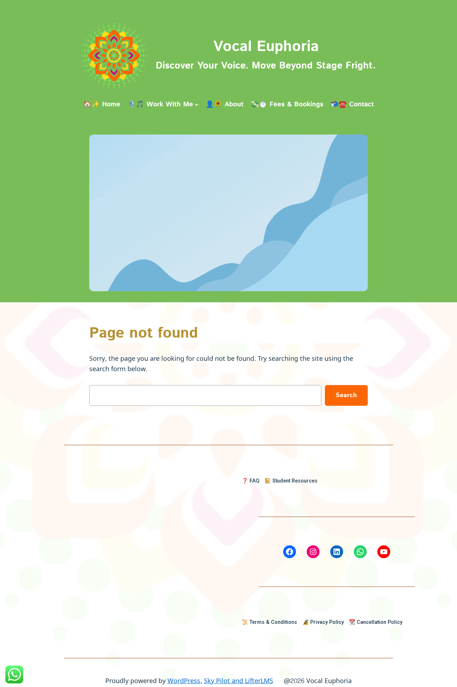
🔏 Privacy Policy (323, 622)
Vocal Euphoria (266, 46)
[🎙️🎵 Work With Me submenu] (197, 104)
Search (346, 395)
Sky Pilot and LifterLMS (238, 681)
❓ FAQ (250, 481)
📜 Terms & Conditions (269, 622)
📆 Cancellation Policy (375, 622)
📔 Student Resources (291, 481)
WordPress (183, 681)
